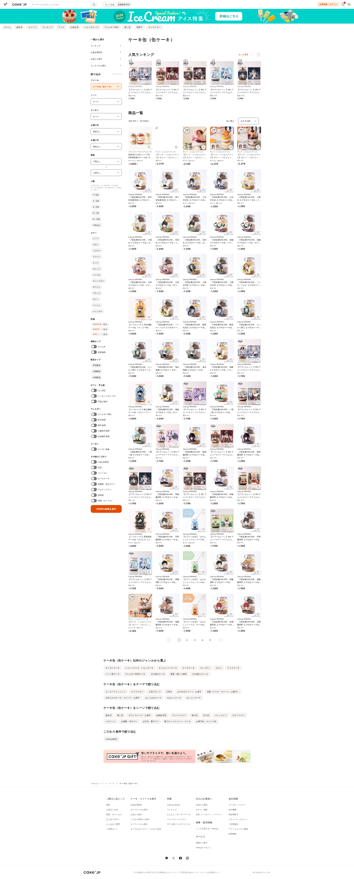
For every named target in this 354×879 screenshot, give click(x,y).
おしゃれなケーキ (153, 698)
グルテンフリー (105, 489)
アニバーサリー (179, 715)
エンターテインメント (116, 691)
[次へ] (258, 54)
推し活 (127, 27)
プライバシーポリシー (238, 819)
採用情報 (232, 834)
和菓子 (139, 27)
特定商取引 (233, 814)
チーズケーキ (189, 668)
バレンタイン (221, 715)
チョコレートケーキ (168, 668)
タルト (219, 668)
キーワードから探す (139, 824)
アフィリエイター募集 (238, 829)
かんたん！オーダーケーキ (178, 814)
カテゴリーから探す (139, 809)
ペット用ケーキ (113, 674)
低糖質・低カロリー (106, 484)
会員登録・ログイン (328, 4)
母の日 (195, 715)
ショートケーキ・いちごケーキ (139, 668)
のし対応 (102, 390)
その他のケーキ (158, 674)
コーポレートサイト (237, 805)
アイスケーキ (233, 668)
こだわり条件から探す (140, 819)
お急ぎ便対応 (136, 805)
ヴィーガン (103, 473)
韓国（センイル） (106, 500)
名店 (100, 467)
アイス (61, 27)
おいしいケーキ (194, 698)
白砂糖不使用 (104, 436)
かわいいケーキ (174, 698)
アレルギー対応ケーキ (135, 674)
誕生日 (19, 27)
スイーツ (32, 27)
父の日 (206, 715)
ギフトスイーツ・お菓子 (140, 715)
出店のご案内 (201, 805)
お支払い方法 (112, 809)
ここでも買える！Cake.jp (207, 828)
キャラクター (155, 27)
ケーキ (111, 783)
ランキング (47, 27)
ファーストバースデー (176, 819)
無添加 (101, 495)
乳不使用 (102, 420)
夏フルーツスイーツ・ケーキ (177, 721)
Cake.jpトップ (97, 783)
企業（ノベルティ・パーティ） (209, 814)
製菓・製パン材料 (179, 674)
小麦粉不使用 (104, 431)
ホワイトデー (238, 715)
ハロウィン (111, 721)
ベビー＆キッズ (91, 27)
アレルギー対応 (111, 27)
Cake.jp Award (173, 805)
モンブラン (205, 668)
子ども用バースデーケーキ (178, 824)
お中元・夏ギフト (151, 721)
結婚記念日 (161, 715)
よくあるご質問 (113, 824)
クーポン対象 (104, 449)
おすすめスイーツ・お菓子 (189, 691)
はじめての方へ (113, 819)
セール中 (102, 346)
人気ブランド (155, 691)
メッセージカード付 (106, 396)
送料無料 (102, 352)
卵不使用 (102, 425)
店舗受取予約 (123, 4)
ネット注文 (110, 4)
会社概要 (232, 809)
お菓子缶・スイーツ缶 (206, 721)
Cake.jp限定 (103, 462)
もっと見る (243, 54)
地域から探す (201, 842)
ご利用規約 (233, 824)
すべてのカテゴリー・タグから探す (146, 829)
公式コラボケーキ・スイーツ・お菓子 (123, 698)
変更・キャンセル (114, 814)
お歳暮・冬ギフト (129, 721)
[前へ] (252, 54)
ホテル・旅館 (201, 809)
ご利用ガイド (112, 829)
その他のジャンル (200, 674)
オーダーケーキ (113, 668)
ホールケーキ (104, 478)
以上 (105, 324)
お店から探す (136, 814)
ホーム (7, 27)
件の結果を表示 (106, 509)
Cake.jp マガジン (203, 847)
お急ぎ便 (74, 27)
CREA (169, 691)
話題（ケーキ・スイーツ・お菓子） (223, 691)
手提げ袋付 (103, 401)
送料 (108, 805)
